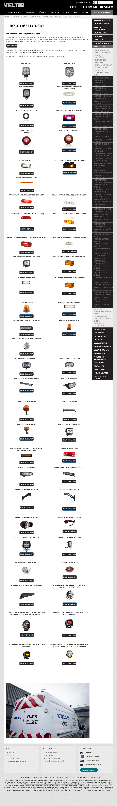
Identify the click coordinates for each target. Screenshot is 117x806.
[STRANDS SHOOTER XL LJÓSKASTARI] (69, 431)
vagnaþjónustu (43, 789)
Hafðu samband (90, 6)
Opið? (74, 6)
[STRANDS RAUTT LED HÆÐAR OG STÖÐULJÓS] (26, 244)
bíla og (80, 789)
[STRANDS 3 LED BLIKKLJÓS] (26, 282)
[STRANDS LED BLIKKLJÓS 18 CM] (69, 327)
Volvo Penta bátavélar (67, 784)
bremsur (25, 789)
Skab (84, 785)
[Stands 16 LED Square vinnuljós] (69, 544)
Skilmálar (67, 795)
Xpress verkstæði (35, 16)
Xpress (93, 789)
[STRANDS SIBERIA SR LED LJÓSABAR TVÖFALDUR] (26, 593)
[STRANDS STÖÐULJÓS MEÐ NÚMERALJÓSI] (69, 118)
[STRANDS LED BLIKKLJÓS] (26, 308)
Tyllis (60, 785)
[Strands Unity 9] (69, 72)
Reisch (40, 785)
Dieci (14, 787)
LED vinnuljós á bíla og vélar (52, 16)
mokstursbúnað (77, 785)
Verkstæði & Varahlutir (20, 16)
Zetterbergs (28, 785)
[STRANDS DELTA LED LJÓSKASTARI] (69, 365)
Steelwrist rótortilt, (97, 785)
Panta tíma (108, 6)
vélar (83, 789)
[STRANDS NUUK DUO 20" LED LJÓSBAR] (26, 384)
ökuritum (55, 790)
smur (6, 789)
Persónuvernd (11, 755)
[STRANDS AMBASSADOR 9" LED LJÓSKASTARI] (26, 346)
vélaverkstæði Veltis (51, 787)
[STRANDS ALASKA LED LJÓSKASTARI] (26, 365)
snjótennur (7, 787)
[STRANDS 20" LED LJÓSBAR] (69, 410)
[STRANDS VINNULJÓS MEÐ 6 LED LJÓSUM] (26, 327)
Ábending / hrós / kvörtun (83, 2)
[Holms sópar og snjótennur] (12, 787)
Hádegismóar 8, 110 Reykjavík (16, 761)
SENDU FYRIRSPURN (12, 46)
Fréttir (88, 753)
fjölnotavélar (20, 785)
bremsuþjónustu (34, 789)
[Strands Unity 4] (26, 73)
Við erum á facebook (92, 757)
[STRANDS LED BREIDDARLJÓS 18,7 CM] (26, 496)
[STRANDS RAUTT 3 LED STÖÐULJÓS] (26, 200)
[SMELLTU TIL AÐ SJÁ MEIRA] (69, 654)
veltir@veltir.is (68, 777)
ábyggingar (34, 785)
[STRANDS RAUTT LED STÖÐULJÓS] (26, 141)
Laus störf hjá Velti (92, 761)
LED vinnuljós (73, 789)
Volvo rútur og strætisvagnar (52, 784)
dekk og (11, 789)
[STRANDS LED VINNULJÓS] (69, 385)
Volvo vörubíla (29, 784)
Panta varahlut (48, 755)
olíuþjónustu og (108, 787)
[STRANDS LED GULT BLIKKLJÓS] (26, 410)
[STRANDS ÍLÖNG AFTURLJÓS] (69, 454)
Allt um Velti (11, 752)
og (110, 785)
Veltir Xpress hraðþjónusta (52, 758)
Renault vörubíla (79, 784)
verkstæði (97, 789)
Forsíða (7, 16)
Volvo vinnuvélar (38, 784)
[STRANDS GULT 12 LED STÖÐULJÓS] (26, 183)
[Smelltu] (69, 474)
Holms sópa (106, 785)
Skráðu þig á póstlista (93, 765)
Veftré (73, 795)
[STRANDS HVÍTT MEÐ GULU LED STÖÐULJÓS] (69, 94)
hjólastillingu (63, 789)
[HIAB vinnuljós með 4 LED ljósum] (26, 570)
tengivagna (45, 785)
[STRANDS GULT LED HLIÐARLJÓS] (69, 140)
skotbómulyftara (20, 787)
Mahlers (71, 785)
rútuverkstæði (37, 787)
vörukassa (88, 785)
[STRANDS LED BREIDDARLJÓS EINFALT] (26, 524)
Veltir (7, 780)
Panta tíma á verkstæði (51, 752)
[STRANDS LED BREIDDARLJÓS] (69, 497)
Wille (15, 785)
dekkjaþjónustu (18, 789)
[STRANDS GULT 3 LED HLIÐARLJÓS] (69, 221)
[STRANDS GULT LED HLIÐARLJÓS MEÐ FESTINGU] (69, 165)
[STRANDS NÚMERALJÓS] (26, 165)
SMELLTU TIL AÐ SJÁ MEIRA (26, 83)
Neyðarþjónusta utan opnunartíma (55, 761)
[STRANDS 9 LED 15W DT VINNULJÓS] (26, 94)
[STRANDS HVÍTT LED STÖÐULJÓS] (26, 117)
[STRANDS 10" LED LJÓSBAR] (26, 473)
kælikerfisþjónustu (53, 789)
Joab (50, 785)
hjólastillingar (93, 790)
